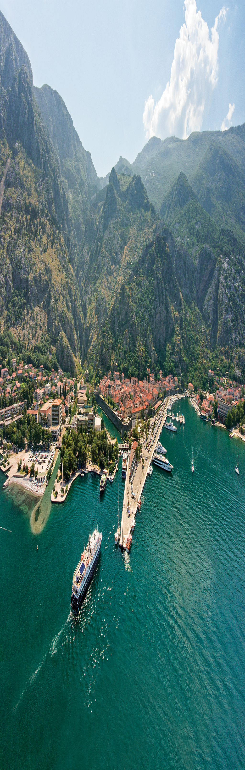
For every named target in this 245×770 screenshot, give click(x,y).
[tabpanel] (122, 207)
